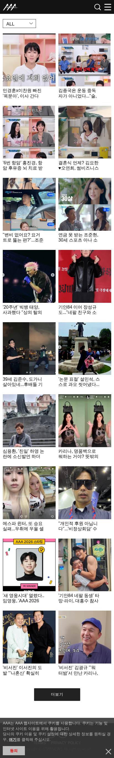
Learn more (29, 68)
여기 (13, 739)
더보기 (57, 694)
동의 (14, 750)
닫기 (108, 751)
